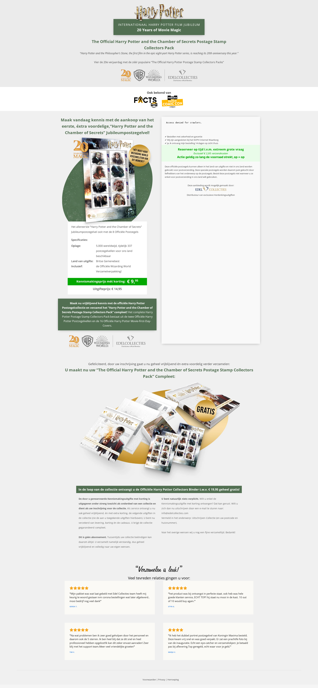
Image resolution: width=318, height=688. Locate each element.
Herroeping (173, 679)
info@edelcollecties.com (174, 513)
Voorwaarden (149, 679)
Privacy (161, 679)
